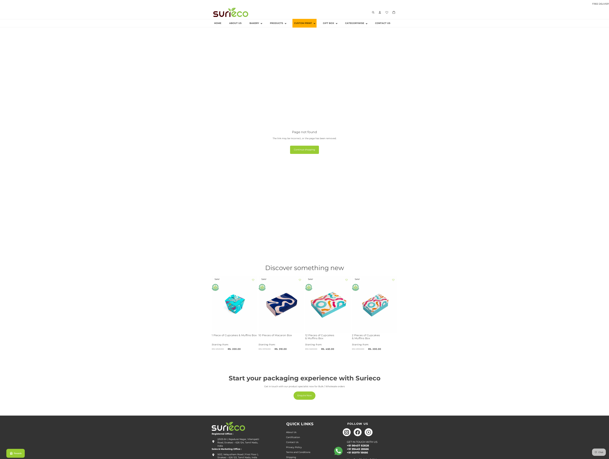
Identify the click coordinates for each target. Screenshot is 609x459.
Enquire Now (304, 395)
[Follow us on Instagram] (347, 432)
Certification (293, 437)
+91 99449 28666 (358, 449)
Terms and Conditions (298, 452)
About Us (291, 432)
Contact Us (292, 442)
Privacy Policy (294, 447)
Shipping (291, 457)
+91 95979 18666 (357, 452)
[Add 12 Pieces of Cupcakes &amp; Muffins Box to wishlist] (346, 279)
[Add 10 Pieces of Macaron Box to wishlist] (299, 279)
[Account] (379, 12)
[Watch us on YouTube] (369, 432)
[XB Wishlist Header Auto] (386, 11)
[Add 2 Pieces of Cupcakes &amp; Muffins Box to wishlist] (393, 279)
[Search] (373, 12)
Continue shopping (304, 149)
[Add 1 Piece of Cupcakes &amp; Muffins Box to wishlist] (253, 279)
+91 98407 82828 (358, 445)
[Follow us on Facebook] (358, 432)
